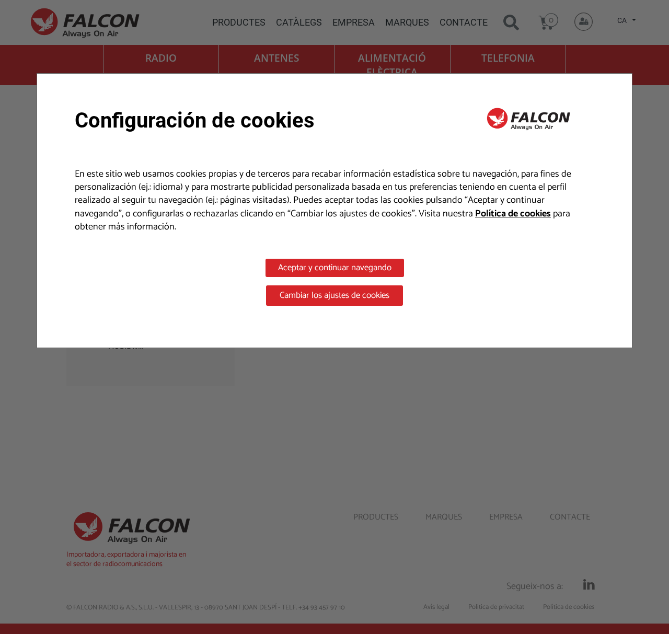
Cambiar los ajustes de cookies (334, 295)
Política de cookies (513, 214)
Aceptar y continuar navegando (334, 267)
